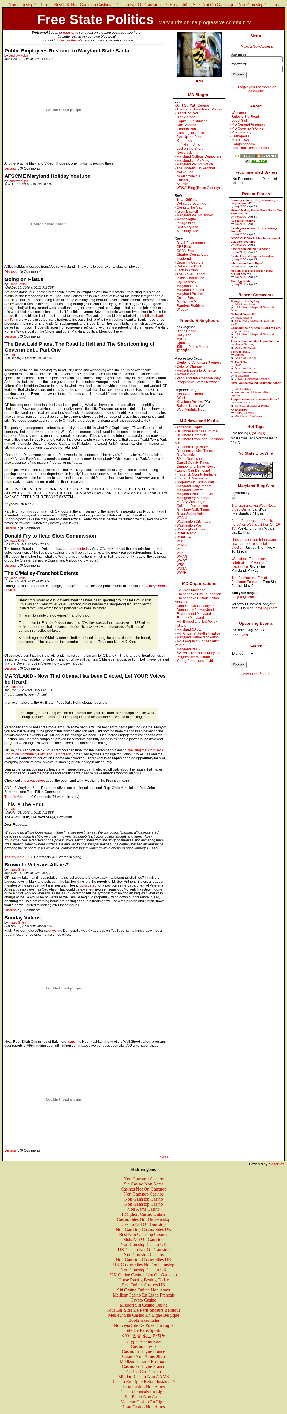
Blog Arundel (186, 117)
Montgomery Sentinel (193, 498)
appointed (79, 549)
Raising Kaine (187, 406)
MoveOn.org (186, 374)
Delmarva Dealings (191, 204)
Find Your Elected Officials (251, 148)
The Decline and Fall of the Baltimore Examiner (252, 580)
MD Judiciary (241, 132)
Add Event (240, 635)
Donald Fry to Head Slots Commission (50, 536)
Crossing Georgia (190, 262)
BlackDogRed (187, 113)
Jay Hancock (186, 282)
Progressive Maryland (193, 657)
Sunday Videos (22, 918)
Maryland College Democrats (199, 156)
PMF (13, 354)
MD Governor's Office (248, 128)
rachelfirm (16, 686)
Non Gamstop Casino (143, 1199)
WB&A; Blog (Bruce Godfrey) (198, 188)
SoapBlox (276, 1164)
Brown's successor (244, 372)
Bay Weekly (186, 455)
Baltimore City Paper (192, 447)
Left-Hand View (188, 145)
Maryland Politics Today (195, 215)
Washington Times (191, 529)
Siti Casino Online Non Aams (143, 1290)
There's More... (16, 797)
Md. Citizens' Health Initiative (198, 633)
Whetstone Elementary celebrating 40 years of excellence (249, 563)
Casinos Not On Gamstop (143, 1189)
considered (88, 885)
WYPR (182, 573)
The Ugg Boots (241, 281)
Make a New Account (257, 47)
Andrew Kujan (18, 55)
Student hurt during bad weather (252, 256)
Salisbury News (188, 231)
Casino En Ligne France (143, 1351)
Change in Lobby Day (245, 301)
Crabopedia (241, 136)
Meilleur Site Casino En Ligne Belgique (143, 1315)
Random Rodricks (190, 306)
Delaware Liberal (190, 394)
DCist (181, 398)
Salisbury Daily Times (193, 510)
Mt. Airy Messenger (191, 502)
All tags (258, 433)
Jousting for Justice (191, 133)
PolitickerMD (186, 302)
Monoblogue (186, 219)
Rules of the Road (245, 117)
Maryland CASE (189, 629)
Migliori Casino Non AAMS (143, 1376)
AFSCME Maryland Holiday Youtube (47, 176)
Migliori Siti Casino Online (144, 1305)
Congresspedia (243, 144)
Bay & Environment (191, 243)
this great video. (33, 781)
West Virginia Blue (191, 410)
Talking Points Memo (192, 347)
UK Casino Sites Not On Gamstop (143, 1264)
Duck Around (186, 125)
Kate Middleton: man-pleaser (250, 248)
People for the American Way (199, 378)
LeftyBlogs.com (243, 597)
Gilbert (14, 809)
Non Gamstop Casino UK (144, 1244)
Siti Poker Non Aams (143, 1396)
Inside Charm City (190, 278)
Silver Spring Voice (191, 514)
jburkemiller (242, 375)
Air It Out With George (192, 105)
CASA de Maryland (191, 590)
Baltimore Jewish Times (195, 451)
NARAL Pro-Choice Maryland (199, 653)
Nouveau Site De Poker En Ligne (143, 1325)
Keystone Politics (190, 402)
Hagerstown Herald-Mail (195, 482)
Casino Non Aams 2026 (143, 1356)
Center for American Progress (199, 363)
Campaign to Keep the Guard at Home (256, 327)
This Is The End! (23, 804)
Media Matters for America (196, 370)
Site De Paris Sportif (144, 1330)
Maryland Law (187, 286)
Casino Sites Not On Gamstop (143, 1219)
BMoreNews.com (190, 459)
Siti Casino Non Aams (143, 1184)
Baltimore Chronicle (192, 435)
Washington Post (189, 525)
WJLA (181, 549)
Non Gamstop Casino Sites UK (144, 1229)
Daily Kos (184, 335)
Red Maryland (187, 227)
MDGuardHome (245, 304)
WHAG (182, 545)
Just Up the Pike (189, 137)
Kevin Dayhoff (187, 211)
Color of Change (189, 366)
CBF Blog (184, 247)
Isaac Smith (18, 284)
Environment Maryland (194, 614)
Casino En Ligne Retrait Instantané (144, 1381)
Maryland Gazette (190, 490)
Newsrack (184, 152)
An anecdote (239, 409)
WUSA (182, 569)
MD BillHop (240, 140)
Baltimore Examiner (192, 439)
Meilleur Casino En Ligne (143, 1401)
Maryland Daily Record (194, 486)
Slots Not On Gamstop (143, 1239)
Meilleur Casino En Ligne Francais (144, 1295)
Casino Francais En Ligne (143, 1391)
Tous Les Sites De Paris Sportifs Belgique (143, 1310)
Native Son (185, 172)
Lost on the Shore (190, 149)
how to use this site (68, 40)
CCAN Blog (185, 251)
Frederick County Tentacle (196, 474)
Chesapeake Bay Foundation (199, 594)
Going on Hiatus (23, 279)
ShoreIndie (185, 184)
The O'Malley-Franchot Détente (41, 573)
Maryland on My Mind (193, 160)
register (69, 32)
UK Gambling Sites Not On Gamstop (199, 4)
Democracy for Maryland (195, 610)
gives (52, 931)
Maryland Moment (190, 290)
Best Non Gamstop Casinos (143, 1234)
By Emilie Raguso (243, 220)
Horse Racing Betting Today (143, 1279)
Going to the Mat (189, 207)
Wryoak (182, 310)
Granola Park (187, 129)
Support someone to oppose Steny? (255, 399)
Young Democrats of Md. (195, 661)
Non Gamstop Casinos (28, 4)
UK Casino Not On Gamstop (144, 1249)
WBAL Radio (186, 533)
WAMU (182, 518)
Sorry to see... (240, 351)
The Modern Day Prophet (196, 168)
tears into (74, 1042)
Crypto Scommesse (143, 1341)
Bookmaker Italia (143, 1320)
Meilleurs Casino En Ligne (143, 1361)
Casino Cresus (143, 1346)
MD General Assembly (248, 124)
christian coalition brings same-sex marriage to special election (255, 544)
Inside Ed (184, 258)
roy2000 (240, 206)
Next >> (163, 1157)
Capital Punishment (192, 121)
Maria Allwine (243, 317)
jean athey (242, 331)
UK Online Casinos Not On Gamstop (143, 1274)
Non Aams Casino (143, 1209)
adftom (239, 354)
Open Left (184, 343)
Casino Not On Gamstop (139, 4)
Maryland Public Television (197, 494)
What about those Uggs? (247, 263)
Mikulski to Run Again (248, 415)
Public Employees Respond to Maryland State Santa (66, 51)
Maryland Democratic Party (197, 637)
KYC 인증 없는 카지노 (143, 1335)
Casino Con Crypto (143, 1371)
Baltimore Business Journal (197, 431)
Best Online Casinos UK (144, 1284)
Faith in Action (187, 270)
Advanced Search (256, 674)
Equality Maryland (190, 618)
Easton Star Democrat (193, 470)
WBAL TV (184, 537)
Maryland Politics (190, 294)
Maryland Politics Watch (195, 164)
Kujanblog (184, 141)
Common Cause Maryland (197, 606)
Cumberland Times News (196, 467)
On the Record (188, 298)
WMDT (182, 561)
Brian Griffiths (187, 200)
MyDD (181, 339)
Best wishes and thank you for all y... (256, 341)
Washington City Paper (194, 521)
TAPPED (183, 351)
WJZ (180, 553)
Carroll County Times (193, 463)
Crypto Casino (143, 1300)
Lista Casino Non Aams (143, 1386)
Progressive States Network (198, 382)
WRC (181, 565)
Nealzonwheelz (188, 176)
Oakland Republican (192, 506)
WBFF (181, 541)
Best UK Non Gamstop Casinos (82, 4)
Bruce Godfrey (244, 344)
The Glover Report (191, 274)
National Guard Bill (243, 314)
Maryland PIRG (188, 649)
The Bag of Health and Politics (200, 109)
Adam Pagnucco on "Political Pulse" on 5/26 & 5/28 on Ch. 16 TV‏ (256, 524)
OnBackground (188, 180)
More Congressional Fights (252, 405)
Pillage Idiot (186, 223)
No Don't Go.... (240, 362)
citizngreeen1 (244, 402)
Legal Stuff (240, 121)
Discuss (10, 168)
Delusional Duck (189, 266)
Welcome (239, 113)
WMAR (182, 557)
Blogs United (186, 331)
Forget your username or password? (257, 89)
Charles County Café (193, 255)
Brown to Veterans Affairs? (36, 865)
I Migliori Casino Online (143, 1214)
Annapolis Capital (189, 427)
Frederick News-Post (192, 478)
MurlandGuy (243, 389)
